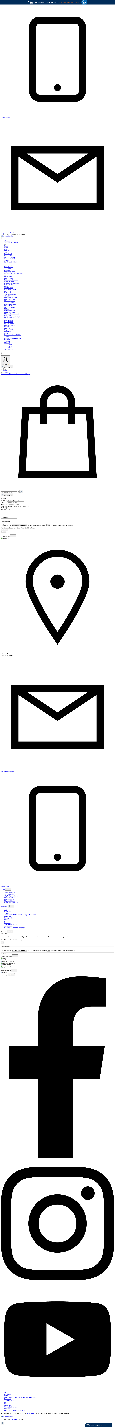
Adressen (20, 374)
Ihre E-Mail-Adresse (7, 506)
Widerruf (6, 913)
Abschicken (4, 529)
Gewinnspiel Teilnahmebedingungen (14, 927)
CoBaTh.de (13, 1419)
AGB (48, 525)
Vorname (4, 502)
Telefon (3, 508)
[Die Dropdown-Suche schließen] (21, 491)
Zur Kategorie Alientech (11, 242)
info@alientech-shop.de (7, 233)
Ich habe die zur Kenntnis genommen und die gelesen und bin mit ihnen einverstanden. (39, 525)
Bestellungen (26, 374)
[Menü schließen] (5, 244)
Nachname (4, 504)
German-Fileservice (9, 897)
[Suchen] (1, 354)
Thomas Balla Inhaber (10, 924)
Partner (3, 889)
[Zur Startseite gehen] (7, 236)
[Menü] (1, 238)
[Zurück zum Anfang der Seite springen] (2, 1423)
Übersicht (4, 374)
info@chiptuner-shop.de (7, 771)
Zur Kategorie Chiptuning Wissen (13, 273)
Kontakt (6, 919)
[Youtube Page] (57, 1389)
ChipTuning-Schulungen (11, 896)
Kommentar (5, 517)
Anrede (3, 500)
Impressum (7, 911)
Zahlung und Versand (10, 918)
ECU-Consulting (9, 899)
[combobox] (9, 492)
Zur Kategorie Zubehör (11, 262)
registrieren (7, 372)
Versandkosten (31, 1413)
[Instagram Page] (57, 1288)
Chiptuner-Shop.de (9, 901)
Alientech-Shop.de (9, 892)
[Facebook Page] (57, 1157)
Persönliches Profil (12, 374)
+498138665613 (5, 117)
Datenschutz (7, 916)
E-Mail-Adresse (6, 940)
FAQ (5, 921)
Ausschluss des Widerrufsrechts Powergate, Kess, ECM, (20, 915)
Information (4, 906)
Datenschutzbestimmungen (19, 525)
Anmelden (4, 370)
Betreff (3, 510)
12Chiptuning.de (9, 894)
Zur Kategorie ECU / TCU (12, 317)
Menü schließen (8, 367)
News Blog (7, 923)
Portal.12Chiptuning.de (11, 902)
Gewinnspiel (8, 926)
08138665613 (5, 886)
